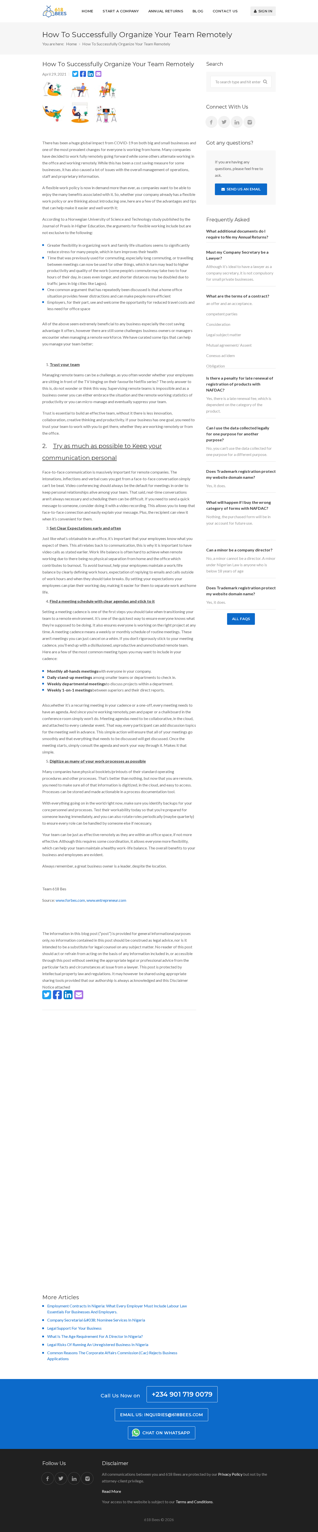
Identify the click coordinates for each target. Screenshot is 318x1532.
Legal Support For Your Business (74, 1328)
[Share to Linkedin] (91, 74)
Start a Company (121, 11)
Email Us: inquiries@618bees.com (161, 1414)
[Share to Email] (98, 74)
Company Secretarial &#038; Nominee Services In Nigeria (96, 1320)
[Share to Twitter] (75, 74)
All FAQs (241, 619)
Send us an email (243, 189)
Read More (111, 1491)
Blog (198, 11)
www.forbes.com (70, 900)
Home (87, 11)
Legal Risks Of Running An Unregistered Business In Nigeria (97, 1344)
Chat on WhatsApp (165, 1432)
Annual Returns (165, 11)
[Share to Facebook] (83, 74)
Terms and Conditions (194, 1501)
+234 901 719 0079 (182, 1394)
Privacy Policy (230, 1474)
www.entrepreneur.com (106, 900)
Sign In (264, 11)
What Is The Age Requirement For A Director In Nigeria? (95, 1336)
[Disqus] (119, 1079)
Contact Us (225, 11)
